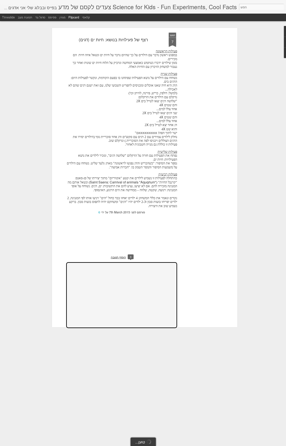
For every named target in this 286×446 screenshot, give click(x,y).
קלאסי (86, 17)
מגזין (62, 17)
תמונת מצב (25, 17)
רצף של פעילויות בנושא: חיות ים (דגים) (113, 39)
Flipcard (73, 17)
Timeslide (8, 17)
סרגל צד (40, 17)
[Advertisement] (200, 98)
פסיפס (52, 17)
